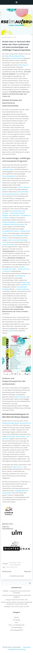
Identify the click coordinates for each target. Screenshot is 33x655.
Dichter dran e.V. (23, 65)
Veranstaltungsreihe (9, 176)
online (11, 331)
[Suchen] (30, 583)
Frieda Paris (25, 285)
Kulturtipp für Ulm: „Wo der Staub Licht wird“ (16, 606)
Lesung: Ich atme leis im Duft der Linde (16, 599)
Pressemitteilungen (15, 565)
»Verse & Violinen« (8, 244)
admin (5, 37)
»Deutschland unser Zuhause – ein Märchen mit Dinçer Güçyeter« (13, 213)
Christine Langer (7, 169)
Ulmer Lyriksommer (11, 567)
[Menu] (16, 2)
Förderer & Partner (19, 397)
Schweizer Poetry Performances (13, 224)
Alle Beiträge (13, 562)
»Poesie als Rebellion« (9, 222)
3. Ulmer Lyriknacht (22, 289)
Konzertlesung (20, 276)
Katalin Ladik (25, 282)
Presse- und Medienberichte (16, 625)
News (19, 562)
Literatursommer (16, 58)
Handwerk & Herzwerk (10, 231)
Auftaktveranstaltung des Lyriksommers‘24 (16, 423)
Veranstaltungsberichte (16, 630)
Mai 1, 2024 (13, 37)
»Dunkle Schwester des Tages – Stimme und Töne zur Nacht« (15, 269)
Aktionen (16, 617)
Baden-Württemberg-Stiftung (14, 56)
